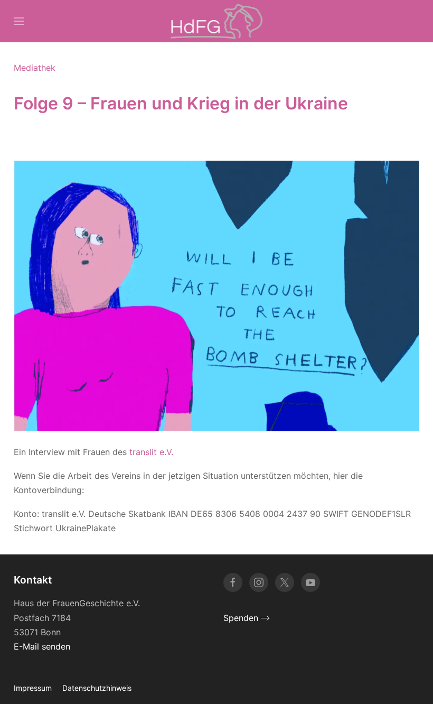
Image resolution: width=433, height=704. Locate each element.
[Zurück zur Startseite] (217, 21)
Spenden (240, 618)
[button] (19, 21)
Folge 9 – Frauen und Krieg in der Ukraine (181, 103)
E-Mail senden (42, 646)
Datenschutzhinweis (96, 687)
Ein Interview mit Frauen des (93, 452)
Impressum (33, 687)
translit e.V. (151, 452)
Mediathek (34, 67)
